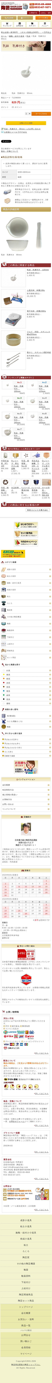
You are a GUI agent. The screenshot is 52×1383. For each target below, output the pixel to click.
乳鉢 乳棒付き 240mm (18, 419)
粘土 (26, 1245)
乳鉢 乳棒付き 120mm (38, 270)
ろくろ (26, 1251)
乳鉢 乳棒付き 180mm (43, 419)
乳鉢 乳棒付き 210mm (43, 404)
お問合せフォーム (16, 1121)
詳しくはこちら (42, 1053)
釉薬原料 (26, 1276)
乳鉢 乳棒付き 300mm (18, 435)
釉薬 (26, 1270)
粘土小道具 (26, 1226)
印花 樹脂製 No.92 (5, 490)
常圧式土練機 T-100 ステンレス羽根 (35, 466)
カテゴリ (32, 26)
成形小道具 (26, 1220)
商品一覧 (26, 1325)
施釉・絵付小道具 (16, 36)
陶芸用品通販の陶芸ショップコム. (26, 1365)
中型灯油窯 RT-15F (5, 463)
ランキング (7, 26)
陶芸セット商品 (26, 1301)
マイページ (26, 1354)
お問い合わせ (8, 804)
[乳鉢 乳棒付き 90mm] (26, 89)
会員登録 (26, 1347)
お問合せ (19, 26)
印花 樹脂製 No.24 (25, 463)
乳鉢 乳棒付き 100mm (18, 388)
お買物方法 (7, 799)
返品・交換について (9, 151)
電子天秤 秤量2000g (36, 311)
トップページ (26, 1307)
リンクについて (9, 809)
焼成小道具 (26, 1239)
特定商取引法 (8, 790)
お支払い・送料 (26, 1319)
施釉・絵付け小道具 (26, 1233)
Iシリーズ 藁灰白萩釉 (26, 490)
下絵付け (26, 1282)
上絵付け (26, 1288)
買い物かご (26, 1341)
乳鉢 (28, 36)
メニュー (44, 26)
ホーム (4, 36)
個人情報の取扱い (10, 795)
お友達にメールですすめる (15, 132)
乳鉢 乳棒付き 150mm (18, 404)
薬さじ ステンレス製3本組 (39, 352)
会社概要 (6, 785)
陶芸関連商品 (26, 1294)
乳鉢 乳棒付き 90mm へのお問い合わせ (22, 129)
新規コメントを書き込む (37, 510)
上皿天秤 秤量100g (36, 290)
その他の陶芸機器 (26, 1264)
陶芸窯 (26, 1257)
